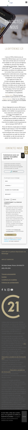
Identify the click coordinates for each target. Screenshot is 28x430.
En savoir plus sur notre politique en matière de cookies (10, 418)
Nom (6, 181)
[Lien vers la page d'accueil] (14, 2)
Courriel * (8, 185)
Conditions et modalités (9, 280)
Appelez (15, 171)
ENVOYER (10, 234)
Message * (8, 194)
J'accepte (24, 416)
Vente (14, 199)
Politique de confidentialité (9, 239)
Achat (8, 199)
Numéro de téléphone (12, 189)
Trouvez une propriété (9, 274)
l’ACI (24, 344)
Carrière (4, 277)
